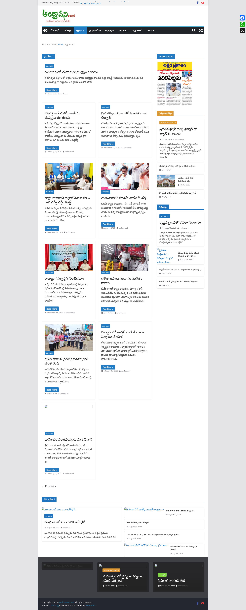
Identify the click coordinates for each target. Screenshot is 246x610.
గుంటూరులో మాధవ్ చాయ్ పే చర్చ (124, 197)
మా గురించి (123, 30)
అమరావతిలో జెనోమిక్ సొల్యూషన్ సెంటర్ (183, 548)
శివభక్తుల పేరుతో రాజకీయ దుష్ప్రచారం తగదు (62, 115)
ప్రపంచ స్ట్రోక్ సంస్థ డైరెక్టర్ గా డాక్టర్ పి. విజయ (178, 131)
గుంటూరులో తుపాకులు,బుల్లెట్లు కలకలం (71, 71)
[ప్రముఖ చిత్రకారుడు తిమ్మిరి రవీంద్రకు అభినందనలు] (166, 256)
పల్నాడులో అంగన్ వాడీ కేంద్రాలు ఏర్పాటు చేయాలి (122, 334)
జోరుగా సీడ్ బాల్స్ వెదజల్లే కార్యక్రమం (180, 510)
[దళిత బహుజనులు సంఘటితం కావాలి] (125, 257)
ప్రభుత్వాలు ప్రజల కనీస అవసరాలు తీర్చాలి (124, 115)
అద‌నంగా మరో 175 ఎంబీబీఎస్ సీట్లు (185, 179)
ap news (49, 516)
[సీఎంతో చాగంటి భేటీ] (178, 566)
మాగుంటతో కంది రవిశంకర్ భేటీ (65, 522)
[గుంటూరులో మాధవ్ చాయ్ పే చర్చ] (125, 176)
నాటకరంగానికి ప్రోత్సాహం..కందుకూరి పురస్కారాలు (178, 281)
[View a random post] (200, 30)
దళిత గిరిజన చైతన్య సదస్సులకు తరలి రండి (66, 361)
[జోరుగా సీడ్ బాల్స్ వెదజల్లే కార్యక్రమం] (144, 512)
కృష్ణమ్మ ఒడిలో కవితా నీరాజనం (180, 222)
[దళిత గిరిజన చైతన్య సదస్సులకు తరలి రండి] (69, 337)
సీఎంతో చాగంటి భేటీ (171, 580)
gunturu (49, 66)
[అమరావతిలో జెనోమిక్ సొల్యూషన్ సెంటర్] (146, 550)
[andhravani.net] (45, 30)
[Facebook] (242, 18)
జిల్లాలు (79, 30)
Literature (165, 216)
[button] (83, 30)
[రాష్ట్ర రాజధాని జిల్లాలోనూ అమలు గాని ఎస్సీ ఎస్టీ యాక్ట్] (69, 176)
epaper (150, 30)
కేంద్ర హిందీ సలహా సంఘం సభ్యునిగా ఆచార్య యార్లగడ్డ (180, 269)
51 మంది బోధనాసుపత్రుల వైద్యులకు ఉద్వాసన (177, 192)
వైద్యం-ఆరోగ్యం (95, 30)
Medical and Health (168, 123)
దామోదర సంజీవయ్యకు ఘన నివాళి (68, 439)
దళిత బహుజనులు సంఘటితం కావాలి (121, 280)
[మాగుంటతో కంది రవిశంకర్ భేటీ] (82, 509)
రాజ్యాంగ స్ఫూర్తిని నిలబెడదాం (64, 278)
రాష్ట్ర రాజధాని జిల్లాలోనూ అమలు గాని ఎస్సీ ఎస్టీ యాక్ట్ (67, 199)
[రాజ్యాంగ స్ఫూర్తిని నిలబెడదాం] (69, 257)
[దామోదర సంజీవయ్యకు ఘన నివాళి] (69, 418)
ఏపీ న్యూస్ (55, 30)
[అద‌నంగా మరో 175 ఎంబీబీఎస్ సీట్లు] (166, 181)
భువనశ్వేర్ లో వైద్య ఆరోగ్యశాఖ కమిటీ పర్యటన (177, 166)
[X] (242, 30)
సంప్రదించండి (137, 30)
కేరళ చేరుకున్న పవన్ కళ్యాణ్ (138, 522)
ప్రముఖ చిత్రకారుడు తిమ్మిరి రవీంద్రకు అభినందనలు (188, 254)
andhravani (64, 94)
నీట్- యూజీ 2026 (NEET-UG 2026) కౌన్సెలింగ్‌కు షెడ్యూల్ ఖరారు (106, 2)
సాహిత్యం (67, 30)
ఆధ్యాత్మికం (109, 30)
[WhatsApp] (242, 24)
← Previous (49, 486)
